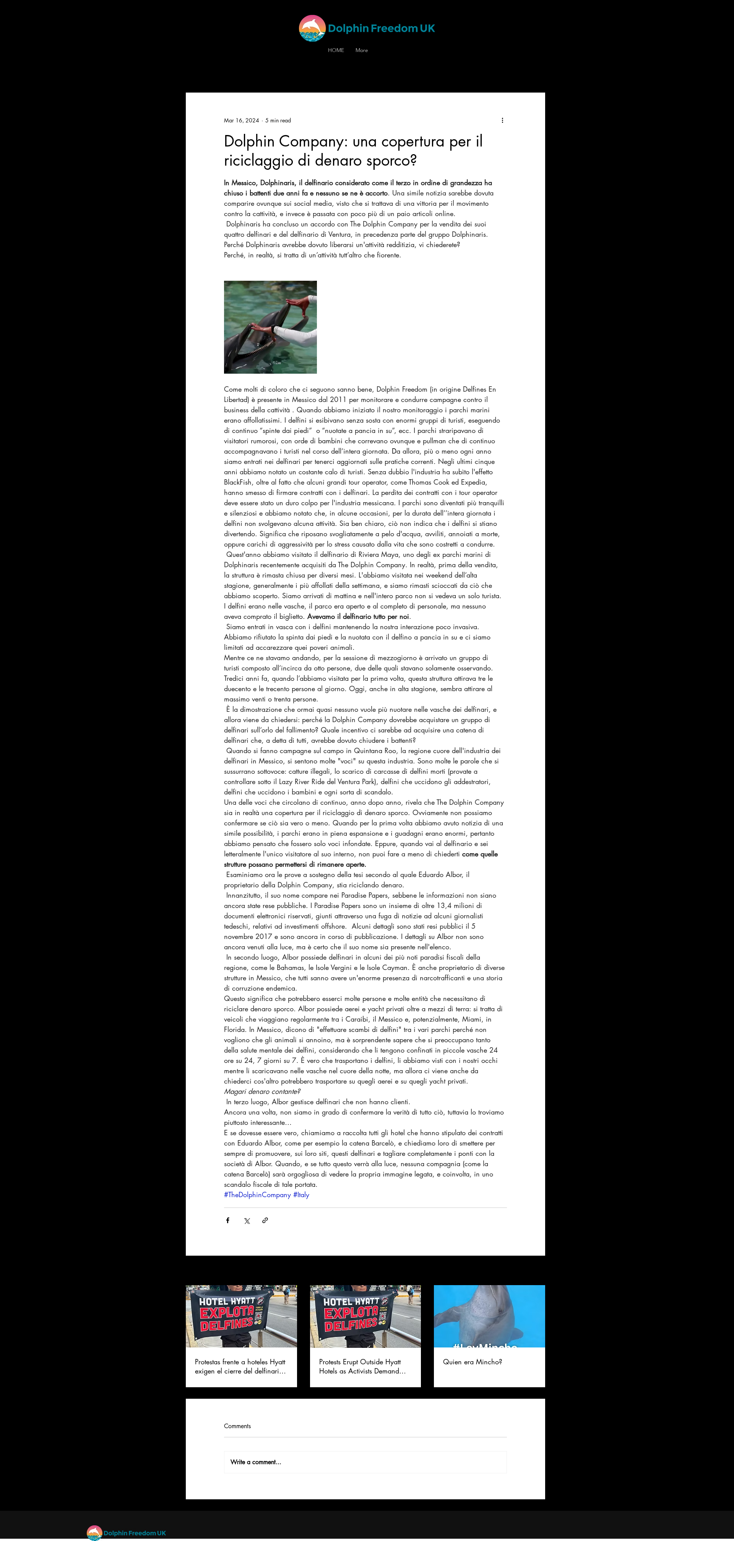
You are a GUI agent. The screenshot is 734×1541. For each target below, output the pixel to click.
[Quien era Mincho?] (489, 1316)
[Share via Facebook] (227, 1220)
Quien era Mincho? (474, 1361)
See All (537, 1271)
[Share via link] (265, 1220)
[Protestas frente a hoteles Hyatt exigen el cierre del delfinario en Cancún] (241, 1316)
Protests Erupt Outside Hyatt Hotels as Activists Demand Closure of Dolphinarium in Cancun (360, 1366)
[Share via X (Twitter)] (246, 1220)
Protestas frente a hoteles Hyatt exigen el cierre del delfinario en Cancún (240, 1366)
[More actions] (502, 120)
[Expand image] (270, 327)
